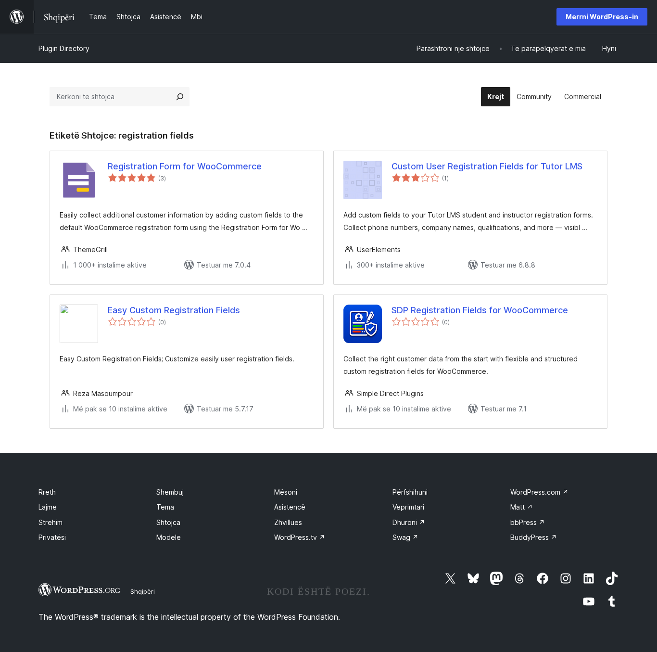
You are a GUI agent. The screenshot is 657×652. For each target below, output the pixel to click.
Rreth (47, 492)
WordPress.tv (299, 537)
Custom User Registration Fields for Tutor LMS (487, 166)
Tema (165, 507)
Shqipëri (142, 591)
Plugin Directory (63, 48)
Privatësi (52, 537)
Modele (168, 537)
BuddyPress (533, 537)
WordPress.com (539, 492)
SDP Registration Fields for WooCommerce (480, 310)
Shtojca (168, 522)
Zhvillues (288, 522)
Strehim (50, 522)
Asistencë (289, 507)
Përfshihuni (410, 492)
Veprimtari (408, 507)
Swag (405, 537)
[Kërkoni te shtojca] (180, 96)
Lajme (47, 507)
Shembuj (170, 492)
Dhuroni (408, 522)
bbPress (527, 522)
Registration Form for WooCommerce (185, 166)
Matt (521, 507)
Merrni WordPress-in (602, 17)
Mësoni (285, 492)
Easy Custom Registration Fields (174, 310)
